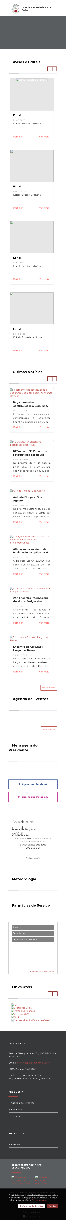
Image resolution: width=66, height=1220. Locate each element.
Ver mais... (45, 136)
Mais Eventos (49, 729)
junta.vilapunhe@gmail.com (33, 1062)
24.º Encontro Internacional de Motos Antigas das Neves (31, 601)
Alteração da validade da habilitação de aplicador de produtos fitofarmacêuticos (31, 553)
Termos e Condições (39, 1200)
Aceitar (52, 1206)
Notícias (15, 1144)
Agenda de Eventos (22, 1103)
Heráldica (16, 1109)
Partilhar (18, 136)
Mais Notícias (48, 688)
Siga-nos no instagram (34, 797)
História (15, 1116)
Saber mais (33, 858)
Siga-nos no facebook (33, 784)
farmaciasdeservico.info (41, 971)
